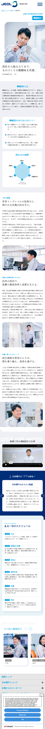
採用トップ (4, 10)
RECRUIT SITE (23, 4)
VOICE (12, 10)
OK (22, 719)
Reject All (22, 715)
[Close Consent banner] (41, 695)
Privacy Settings (22, 710)
